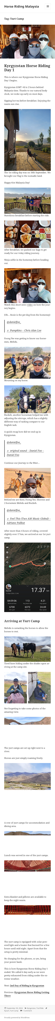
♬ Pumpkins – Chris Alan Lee (24, 330)
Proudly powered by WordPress (16, 1017)
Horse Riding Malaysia (21, 6)
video (30, 304)
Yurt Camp (14, 1010)
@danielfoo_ (14, 322)
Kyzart (6, 1010)
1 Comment (27, 1010)
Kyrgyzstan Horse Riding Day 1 (27, 67)
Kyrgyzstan (31, 1008)
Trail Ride (40, 1008)
